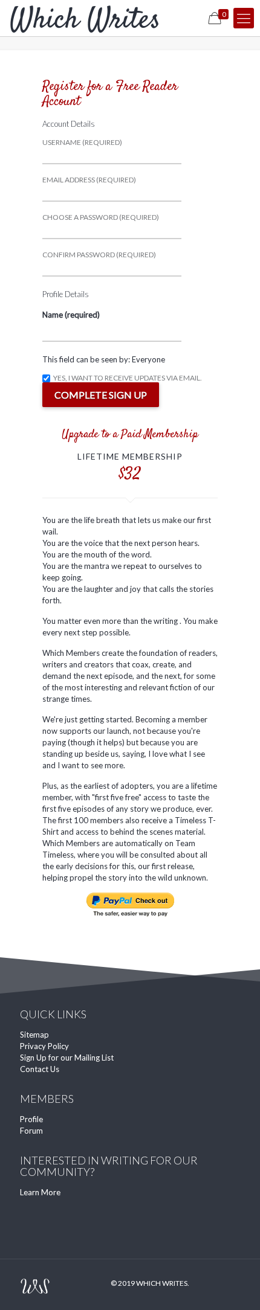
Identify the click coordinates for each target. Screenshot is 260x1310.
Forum (31, 1130)
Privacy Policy (44, 1046)
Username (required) (82, 142)
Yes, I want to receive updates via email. (127, 378)
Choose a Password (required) (100, 217)
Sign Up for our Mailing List (67, 1057)
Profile (31, 1119)
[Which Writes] (84, 18)
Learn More (40, 1192)
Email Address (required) (89, 180)
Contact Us (39, 1069)
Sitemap (34, 1034)
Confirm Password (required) (99, 254)
